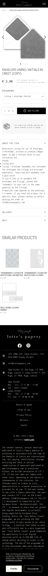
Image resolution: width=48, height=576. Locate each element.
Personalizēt (33, 569)
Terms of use (24, 410)
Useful (24, 425)
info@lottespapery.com (19, 363)
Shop (4, 10)
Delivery (24, 420)
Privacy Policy (24, 415)
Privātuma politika (14, 560)
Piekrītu (14, 569)
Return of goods (24, 405)
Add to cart (33, 111)
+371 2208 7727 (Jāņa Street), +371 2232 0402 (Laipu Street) (26, 355)
